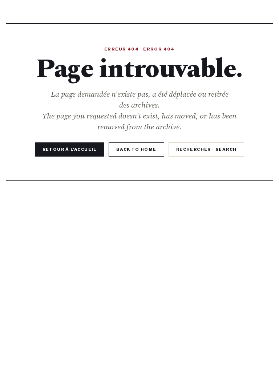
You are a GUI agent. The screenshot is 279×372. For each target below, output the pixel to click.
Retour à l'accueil (70, 149)
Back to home (136, 149)
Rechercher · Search (206, 149)
